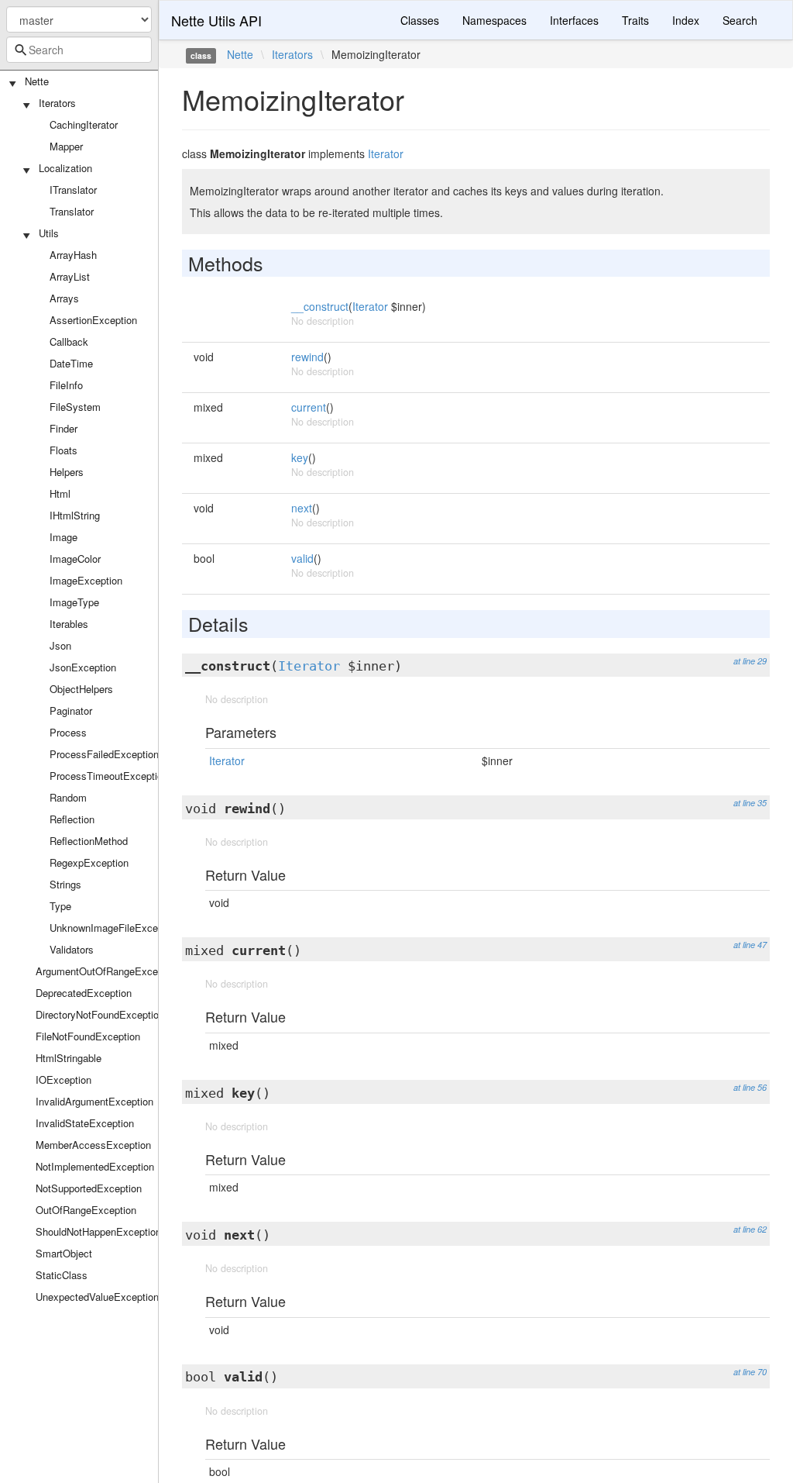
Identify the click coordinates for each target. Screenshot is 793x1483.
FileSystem (75, 406)
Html (60, 493)
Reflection (72, 819)
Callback (69, 341)
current (308, 407)
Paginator (71, 710)
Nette (37, 81)
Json (60, 645)
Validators (72, 949)
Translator (72, 211)
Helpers (67, 471)
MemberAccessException (93, 1144)
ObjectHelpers (81, 688)
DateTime (71, 363)
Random (68, 797)
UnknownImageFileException (115, 927)
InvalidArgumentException (94, 1101)
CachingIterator (84, 124)
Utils (49, 233)
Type (60, 905)
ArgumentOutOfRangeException (108, 971)
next (301, 508)
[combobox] (79, 49)
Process (68, 732)
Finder (63, 428)
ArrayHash (73, 254)
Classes (419, 20)
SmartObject (64, 1253)
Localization (65, 167)
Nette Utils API (216, 20)
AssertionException (93, 319)
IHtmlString (75, 515)
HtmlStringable (68, 1057)
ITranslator (73, 189)
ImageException (86, 580)
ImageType (74, 602)
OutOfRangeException (86, 1209)
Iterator (385, 153)
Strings (65, 884)
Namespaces (494, 20)
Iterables (69, 623)
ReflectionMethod (89, 840)
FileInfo (66, 385)
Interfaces (574, 20)
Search (740, 20)
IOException (63, 1079)
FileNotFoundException (88, 1036)
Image (63, 536)
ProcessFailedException (104, 754)
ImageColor (75, 558)
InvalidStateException (85, 1123)
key (299, 457)
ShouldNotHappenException (98, 1231)
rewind (307, 356)
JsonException (83, 667)
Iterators (57, 102)
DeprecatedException (84, 992)
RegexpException (89, 862)
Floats (63, 450)
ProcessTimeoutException (109, 775)
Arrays (64, 298)
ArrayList (70, 276)
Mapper (66, 146)
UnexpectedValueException (97, 1296)
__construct (319, 306)
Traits (635, 20)
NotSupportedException (89, 1188)
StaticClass (62, 1274)
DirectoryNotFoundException (100, 1014)
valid (302, 558)
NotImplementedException (95, 1166)
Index (685, 20)
